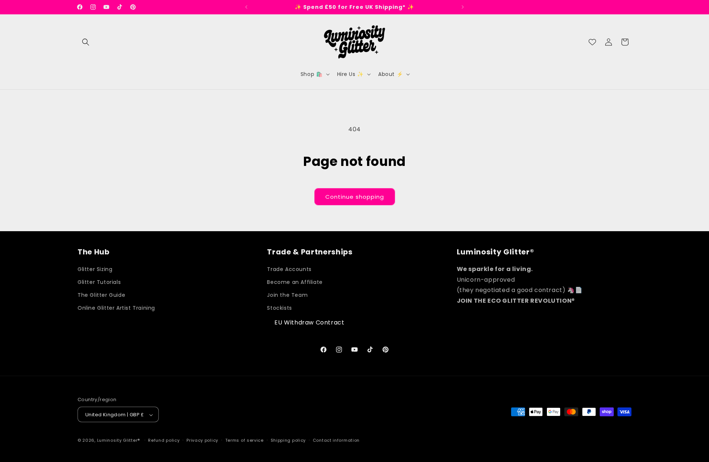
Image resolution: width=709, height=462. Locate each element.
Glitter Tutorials (99, 282)
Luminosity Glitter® (118, 441)
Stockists (279, 308)
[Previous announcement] (246, 7)
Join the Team (287, 295)
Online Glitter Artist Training (116, 308)
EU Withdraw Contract (309, 322)
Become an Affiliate (294, 282)
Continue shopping (354, 197)
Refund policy (163, 440)
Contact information (336, 440)
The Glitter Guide (101, 295)
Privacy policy (202, 440)
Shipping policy (288, 440)
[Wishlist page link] (592, 42)
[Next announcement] (463, 7)
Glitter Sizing (95, 269)
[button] (86, 42)
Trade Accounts (289, 269)
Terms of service (244, 440)
